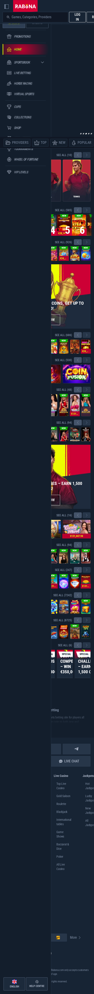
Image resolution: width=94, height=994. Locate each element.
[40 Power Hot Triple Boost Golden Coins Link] (64, 225)
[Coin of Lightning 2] (86, 254)
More (73, 937)
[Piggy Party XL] (75, 607)
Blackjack (61, 812)
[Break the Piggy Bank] (86, 347)
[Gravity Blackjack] (86, 405)
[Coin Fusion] (77, 374)
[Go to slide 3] (86, 133)
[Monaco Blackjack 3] (75, 556)
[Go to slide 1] (81, 133)
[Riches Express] (52, 347)
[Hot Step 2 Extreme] (79, 225)
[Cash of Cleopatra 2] (75, 254)
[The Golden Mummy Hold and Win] (63, 347)
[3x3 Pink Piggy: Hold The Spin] (52, 254)
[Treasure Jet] (52, 632)
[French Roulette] (52, 434)
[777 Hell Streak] (63, 632)
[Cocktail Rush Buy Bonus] (52, 581)
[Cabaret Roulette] (86, 434)
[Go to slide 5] (91, 133)
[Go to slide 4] (89, 133)
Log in (77, 17)
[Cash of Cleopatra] (63, 607)
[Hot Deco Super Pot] (86, 581)
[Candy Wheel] (75, 405)
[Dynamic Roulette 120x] (75, 434)
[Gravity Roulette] (63, 405)
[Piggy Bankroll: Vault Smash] (63, 254)
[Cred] (75, 632)
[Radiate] (86, 607)
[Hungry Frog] (86, 632)
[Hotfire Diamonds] (75, 581)
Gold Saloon (63, 796)
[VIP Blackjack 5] (63, 556)
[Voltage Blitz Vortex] (63, 581)
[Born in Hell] (75, 347)
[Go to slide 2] (83, 133)
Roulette (61, 804)
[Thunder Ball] (52, 607)
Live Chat (71, 761)
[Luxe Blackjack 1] (86, 556)
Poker (59, 856)
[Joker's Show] (52, 405)
